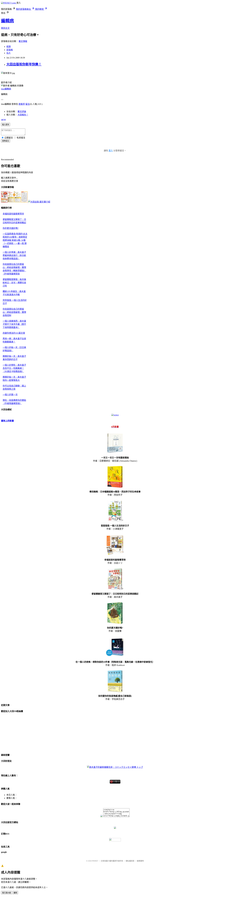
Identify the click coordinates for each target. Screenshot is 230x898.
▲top (3, 119)
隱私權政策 (130, 861)
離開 (15, 893)
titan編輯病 (6, 89)
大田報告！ (23, 115)
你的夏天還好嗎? (11, 228)
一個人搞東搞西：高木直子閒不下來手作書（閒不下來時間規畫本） (14, 324)
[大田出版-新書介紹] (14, 202)
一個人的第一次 (10, 394)
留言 (27, 104)
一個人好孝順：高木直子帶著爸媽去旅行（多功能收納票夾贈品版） (14, 255)
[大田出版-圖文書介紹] (39, 202)
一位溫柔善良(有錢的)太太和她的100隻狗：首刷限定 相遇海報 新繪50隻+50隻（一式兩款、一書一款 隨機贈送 (15, 240)
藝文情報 (23, 41)
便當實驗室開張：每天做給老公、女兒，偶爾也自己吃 (14, 282)
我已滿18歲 (6, 893)
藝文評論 (22, 111)
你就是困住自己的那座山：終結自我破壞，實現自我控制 (14, 312)
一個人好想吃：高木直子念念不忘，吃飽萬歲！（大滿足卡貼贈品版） (14, 368)
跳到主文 (5, 28)
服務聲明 (140, 861)
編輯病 (7, 20)
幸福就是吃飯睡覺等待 (13, 214)
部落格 (9, 50)
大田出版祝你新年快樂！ (24, 64)
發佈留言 (5, 141)
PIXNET (95, 861)
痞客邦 (22, 104)
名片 (8, 53)
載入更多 (5, 125)
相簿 (8, 46)
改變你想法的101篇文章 (14, 333)
